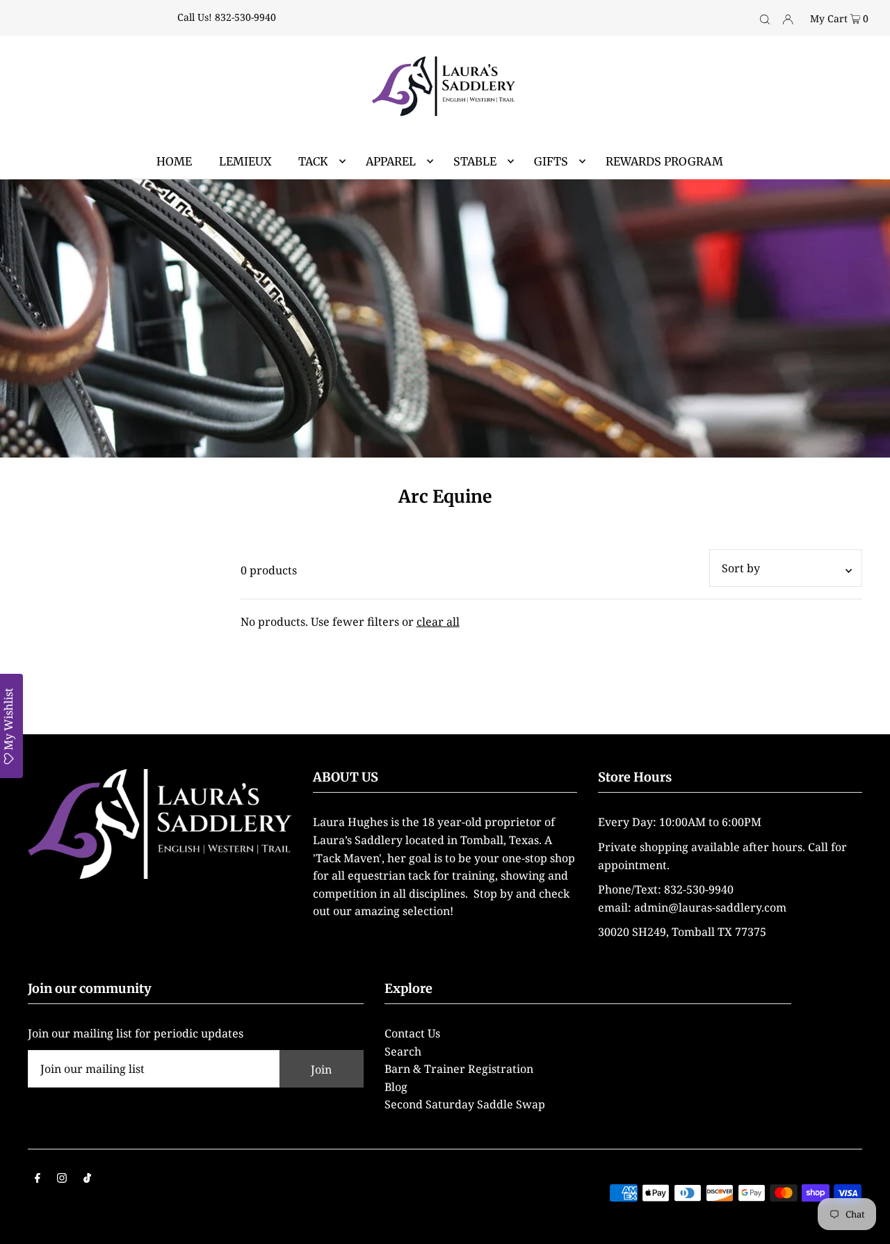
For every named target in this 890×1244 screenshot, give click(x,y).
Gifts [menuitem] (551, 161)
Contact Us (412, 1033)
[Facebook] (37, 1179)
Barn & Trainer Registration (459, 1068)
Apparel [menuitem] (391, 161)
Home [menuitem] (174, 161)
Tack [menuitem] (313, 161)
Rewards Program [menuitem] (664, 161)
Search (403, 1051)
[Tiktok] (87, 1179)
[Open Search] (765, 18)
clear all (438, 621)
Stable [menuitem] (474, 161)
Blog (396, 1086)
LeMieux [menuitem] (245, 161)
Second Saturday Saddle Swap (465, 1104)
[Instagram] (62, 1179)
